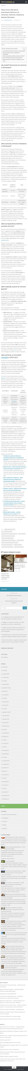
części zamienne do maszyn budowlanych (9, 533)
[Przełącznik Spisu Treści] (23, 49)
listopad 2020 (5, 750)
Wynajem (4, 828)
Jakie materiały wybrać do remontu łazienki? (12, 57)
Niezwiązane (5, 818)
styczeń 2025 (5, 701)
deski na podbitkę (22, 533)
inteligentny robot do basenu (7, 858)
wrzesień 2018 (5, 760)
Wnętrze (3, 5)
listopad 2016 (5, 799)
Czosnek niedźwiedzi (10, 861)
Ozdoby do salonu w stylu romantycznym (9, 1049)
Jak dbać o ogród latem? (5, 1040)
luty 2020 (4, 757)
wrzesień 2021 (5, 733)
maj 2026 (4, 670)
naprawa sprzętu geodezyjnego (7, 538)
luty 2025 (4, 698)
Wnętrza (3, 378)
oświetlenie (14, 401)
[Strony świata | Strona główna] (10, 2)
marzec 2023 (5, 722)
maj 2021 (4, 740)
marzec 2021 (5, 743)
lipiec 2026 (4, 667)
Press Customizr (20, 1069)
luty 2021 (4, 747)
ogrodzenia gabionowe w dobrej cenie (9, 540)
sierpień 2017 (5, 767)
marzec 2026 (5, 677)
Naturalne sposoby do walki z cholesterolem (15, 837)
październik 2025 (6, 688)
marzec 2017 (5, 785)
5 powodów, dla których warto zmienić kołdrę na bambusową (19, 566)
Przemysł (4, 821)
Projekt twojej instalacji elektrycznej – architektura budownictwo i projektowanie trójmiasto (13, 457)
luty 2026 (4, 681)
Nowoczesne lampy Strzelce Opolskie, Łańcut (10, 1019)
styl (15, 350)
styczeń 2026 (5, 684)
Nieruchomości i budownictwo (9, 814)
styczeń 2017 (5, 792)
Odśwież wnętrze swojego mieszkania (9, 1056)
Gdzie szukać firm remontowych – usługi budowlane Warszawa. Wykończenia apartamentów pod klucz (13, 479)
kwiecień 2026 (5, 674)
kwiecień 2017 (5, 781)
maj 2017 (4, 778)
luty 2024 (4, 708)
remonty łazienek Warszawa (7, 544)
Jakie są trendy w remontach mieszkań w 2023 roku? (13, 60)
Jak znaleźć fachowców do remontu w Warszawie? (14, 51)
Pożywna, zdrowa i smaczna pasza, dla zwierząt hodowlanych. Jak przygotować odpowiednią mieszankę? (14, 934)
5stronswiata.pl (8, 20)
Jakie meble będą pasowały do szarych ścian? (10, 1042)
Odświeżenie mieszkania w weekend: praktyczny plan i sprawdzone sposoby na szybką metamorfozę (12, 909)
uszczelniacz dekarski (18, 544)
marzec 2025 (5, 694)
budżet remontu (5, 240)
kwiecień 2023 (5, 719)
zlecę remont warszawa (18, 546)
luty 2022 (4, 729)
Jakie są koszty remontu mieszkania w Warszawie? (11, 53)
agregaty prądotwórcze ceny (9, 529)
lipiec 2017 (4, 771)
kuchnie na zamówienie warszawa (8, 535)
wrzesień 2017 (5, 764)
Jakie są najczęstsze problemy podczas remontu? (13, 56)
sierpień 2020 (5, 754)
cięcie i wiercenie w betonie (7, 531)
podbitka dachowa (20, 540)
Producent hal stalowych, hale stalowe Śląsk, (10, 1016)
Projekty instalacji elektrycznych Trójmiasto (10, 542)
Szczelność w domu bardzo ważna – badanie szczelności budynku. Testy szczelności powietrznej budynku (14, 502)
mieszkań (4, 357)
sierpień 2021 (5, 736)
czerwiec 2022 (5, 726)
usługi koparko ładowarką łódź (7, 546)
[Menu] (26, 2)
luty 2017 (4, 788)
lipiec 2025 (4, 691)
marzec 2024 (5, 705)
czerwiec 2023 (5, 715)
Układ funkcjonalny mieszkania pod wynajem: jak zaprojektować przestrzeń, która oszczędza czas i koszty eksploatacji (13, 629)
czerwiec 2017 (5, 774)
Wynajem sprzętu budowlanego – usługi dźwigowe (12, 1009)
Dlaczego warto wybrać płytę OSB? (8, 993)
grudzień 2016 (5, 795)
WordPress (10, 1069)
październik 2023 (6, 712)
